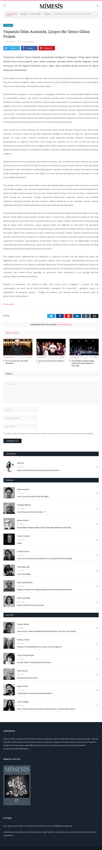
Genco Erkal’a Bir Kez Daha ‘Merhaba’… (33, 496)
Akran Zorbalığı (23, 574)
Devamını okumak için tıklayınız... (16, 748)
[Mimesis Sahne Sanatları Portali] (51, 5)
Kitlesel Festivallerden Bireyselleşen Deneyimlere (38, 470)
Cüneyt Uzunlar (23, 536)
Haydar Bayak (23, 624)
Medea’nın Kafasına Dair (27, 678)
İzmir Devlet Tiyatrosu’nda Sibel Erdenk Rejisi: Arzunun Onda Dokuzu (46, 709)
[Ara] (97, 5)
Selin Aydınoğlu (23, 598)
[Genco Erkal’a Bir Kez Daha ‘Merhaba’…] (17, 348)
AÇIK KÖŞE (9, 615)
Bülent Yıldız (22, 686)
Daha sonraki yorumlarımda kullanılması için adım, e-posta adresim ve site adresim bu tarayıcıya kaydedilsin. (50, 433)
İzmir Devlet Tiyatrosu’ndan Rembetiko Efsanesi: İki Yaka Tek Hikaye (46, 631)
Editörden (11, 454)
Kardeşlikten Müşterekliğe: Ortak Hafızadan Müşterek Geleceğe (82, 363)
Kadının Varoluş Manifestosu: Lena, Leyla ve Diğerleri (39, 647)
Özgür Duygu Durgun (25, 655)
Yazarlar (8, 25)
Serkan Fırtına (23, 551)
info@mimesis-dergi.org (62, 826)
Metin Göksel (22, 520)
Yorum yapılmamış (27, 42)
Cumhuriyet (8, 304)
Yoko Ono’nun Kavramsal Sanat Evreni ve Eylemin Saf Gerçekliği (44, 558)
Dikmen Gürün (23, 489)
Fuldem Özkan (23, 639)
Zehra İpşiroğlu (64, 324)
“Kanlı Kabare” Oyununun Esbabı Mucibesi (34, 693)
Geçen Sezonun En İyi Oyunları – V (31, 512)
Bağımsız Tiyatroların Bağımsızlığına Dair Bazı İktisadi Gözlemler (44, 589)
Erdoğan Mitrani (24, 505)
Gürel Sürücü (22, 671)
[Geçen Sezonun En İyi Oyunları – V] (50, 348)
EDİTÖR (20, 463)
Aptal (19, 543)
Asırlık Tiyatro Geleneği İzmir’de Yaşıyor (34, 662)
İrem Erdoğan (23, 701)
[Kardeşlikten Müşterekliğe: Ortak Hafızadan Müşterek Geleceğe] (84, 348)
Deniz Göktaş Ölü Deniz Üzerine (30, 605)
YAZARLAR (9, 480)
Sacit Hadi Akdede (25, 582)
